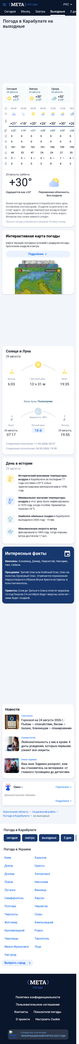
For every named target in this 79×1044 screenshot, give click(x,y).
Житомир (10, 922)
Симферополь (14, 898)
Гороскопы (62, 786)
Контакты (21, 1012)
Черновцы (11, 938)
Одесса (39, 865)
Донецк (9, 874)
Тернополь (42, 938)
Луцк (38, 946)
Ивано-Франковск (16, 946)
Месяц (25, 11)
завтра (30, 838)
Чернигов (41, 906)
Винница (40, 890)
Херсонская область (16, 811)
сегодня (12, 838)
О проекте (23, 1019)
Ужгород (10, 954)
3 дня (74, 11)
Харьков (40, 857)
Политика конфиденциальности (38, 997)
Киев (7, 857)
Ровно (39, 930)
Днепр (8, 865)
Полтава (10, 906)
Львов (8, 882)
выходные (49, 838)
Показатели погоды (47, 1012)
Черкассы (11, 914)
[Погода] (38, 982)
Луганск (10, 890)
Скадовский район (44, 811)
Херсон (39, 898)
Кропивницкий (14, 930)
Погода (32, 4)
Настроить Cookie (47, 1019)
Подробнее (36, 254)
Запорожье (42, 874)
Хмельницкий (44, 922)
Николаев (41, 882)
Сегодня (10, 11)
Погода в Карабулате (16, 815)
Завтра (40, 11)
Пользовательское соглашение (38, 1004)
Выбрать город (14, 963)
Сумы (38, 914)
